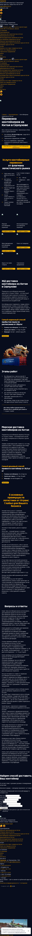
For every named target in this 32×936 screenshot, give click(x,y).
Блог (1, 55)
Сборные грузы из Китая (7, 44)
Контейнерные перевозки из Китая (10, 39)
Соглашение (23, 883)
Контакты (3, 57)
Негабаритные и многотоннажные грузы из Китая (14, 43)
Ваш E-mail (3, 804)
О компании (3, 30)
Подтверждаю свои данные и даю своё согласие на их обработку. (16, 810)
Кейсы (2, 53)
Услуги (2, 46)
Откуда (2, 800)
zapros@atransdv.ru (5, 6)
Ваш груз (2, 796)
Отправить (4, 808)
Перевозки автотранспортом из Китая (11, 34)
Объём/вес (3, 798)
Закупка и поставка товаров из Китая (11, 48)
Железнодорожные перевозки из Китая (11, 37)
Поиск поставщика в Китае (8, 50)
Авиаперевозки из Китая (7, 36)
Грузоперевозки (4, 32)
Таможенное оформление (7, 51)
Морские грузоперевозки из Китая (10, 41)
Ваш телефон (4, 806)
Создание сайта (5, 886)
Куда (1, 802)
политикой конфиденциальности (17, 932)
